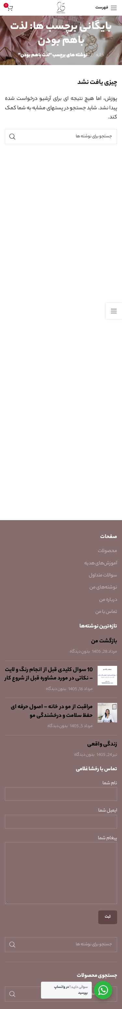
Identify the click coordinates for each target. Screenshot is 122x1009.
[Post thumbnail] (107, 679)
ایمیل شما (107, 811)
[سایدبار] (114, 311)
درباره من (108, 600)
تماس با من (106, 612)
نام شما (109, 783)
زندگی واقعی (102, 744)
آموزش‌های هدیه (100, 563)
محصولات (107, 551)
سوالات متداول (103, 575)
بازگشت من (104, 641)
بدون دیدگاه (80, 651)
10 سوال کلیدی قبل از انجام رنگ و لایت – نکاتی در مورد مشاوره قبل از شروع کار (49, 674)
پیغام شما (107, 838)
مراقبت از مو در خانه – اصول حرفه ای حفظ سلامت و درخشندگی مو (52, 711)
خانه (100, 56)
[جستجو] (12, 136)
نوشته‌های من (103, 587)
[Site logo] (61, 8)
